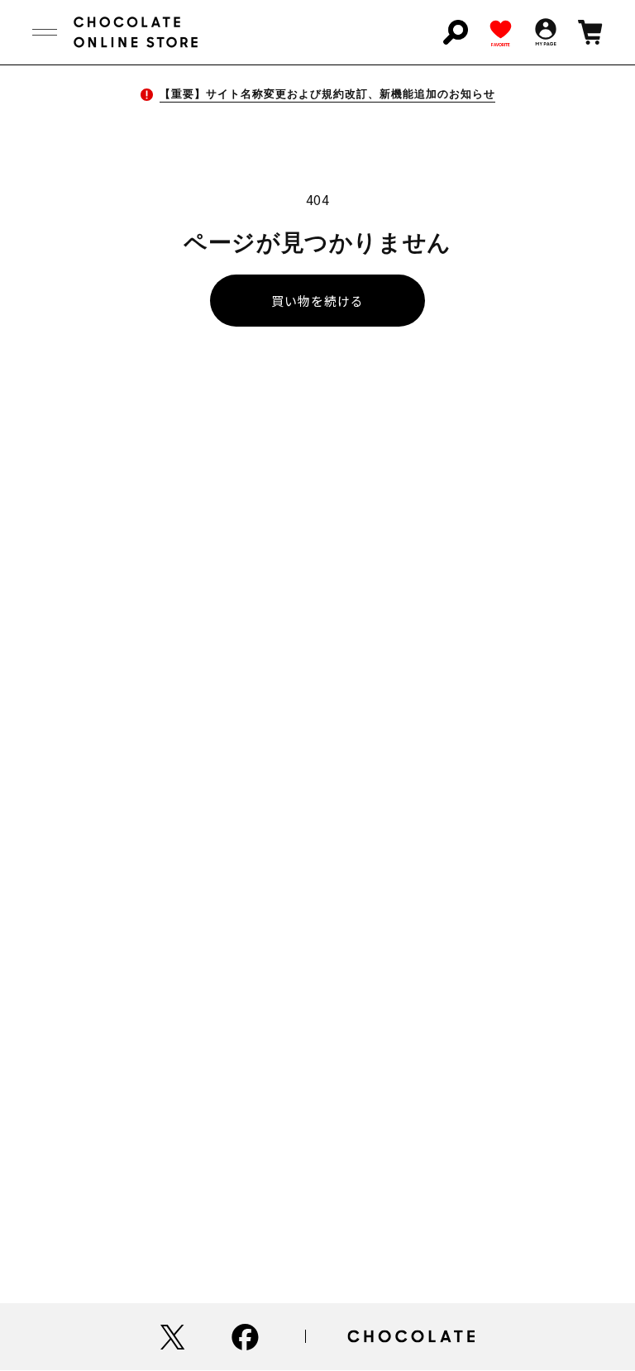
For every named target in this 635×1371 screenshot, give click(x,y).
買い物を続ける (317, 300)
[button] (44, 32)
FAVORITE (500, 44)
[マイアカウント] (546, 32)
